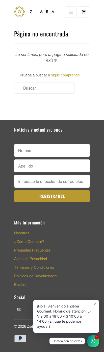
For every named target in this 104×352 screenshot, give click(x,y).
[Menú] (71, 12)
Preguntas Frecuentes (32, 250)
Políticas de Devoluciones (35, 276)
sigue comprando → (67, 75)
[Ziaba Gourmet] (34, 12)
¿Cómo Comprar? (29, 241)
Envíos (20, 284)
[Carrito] (84, 12)
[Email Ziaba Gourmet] (19, 309)
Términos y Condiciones (34, 267)
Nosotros (21, 233)
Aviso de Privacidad (30, 259)
